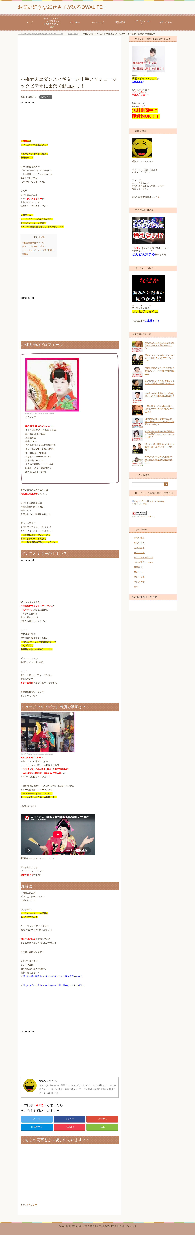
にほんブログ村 (139, 504)
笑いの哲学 (139, 582)
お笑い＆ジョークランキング (143, 516)
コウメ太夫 (31, 1205)
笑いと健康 (139, 577)
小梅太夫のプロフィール (33, 243)
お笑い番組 (139, 538)
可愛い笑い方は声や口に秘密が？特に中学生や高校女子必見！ (158, 460)
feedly (102, 1127)
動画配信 (138, 567)
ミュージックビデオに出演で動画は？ (39, 250)
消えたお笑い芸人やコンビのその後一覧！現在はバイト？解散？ (53, 985)
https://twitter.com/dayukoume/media (41, 754)
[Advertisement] (70, 57)
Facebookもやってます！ (145, 597)
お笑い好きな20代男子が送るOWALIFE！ (62, 7)
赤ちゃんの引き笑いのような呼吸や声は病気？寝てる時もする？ (159, 345)
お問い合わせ (165, 22)
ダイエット (139, 552)
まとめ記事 (139, 548)
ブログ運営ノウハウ (143, 562)
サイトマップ (97, 22)
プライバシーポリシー (143, 22)
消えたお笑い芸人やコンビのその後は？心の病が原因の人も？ (52, 976)
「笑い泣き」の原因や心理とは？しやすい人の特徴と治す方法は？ (159, 409)
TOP (42, 34)
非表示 (41, 237)
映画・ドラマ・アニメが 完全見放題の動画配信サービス (52, 22)
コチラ (156, 197)
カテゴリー (75, 22)
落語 (136, 587)
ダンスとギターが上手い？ (34, 246)
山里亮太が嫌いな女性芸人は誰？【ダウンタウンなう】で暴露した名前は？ (159, 422)
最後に (25, 254)
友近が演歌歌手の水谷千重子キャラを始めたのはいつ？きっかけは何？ (159, 434)
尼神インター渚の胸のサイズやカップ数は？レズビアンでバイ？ (159, 358)
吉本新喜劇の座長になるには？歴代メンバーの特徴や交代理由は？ (159, 371)
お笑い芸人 (45, 97)
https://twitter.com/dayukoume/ (44, 413)
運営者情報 (120, 22)
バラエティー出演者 (143, 557)
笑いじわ (138, 572)
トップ (29, 22)
